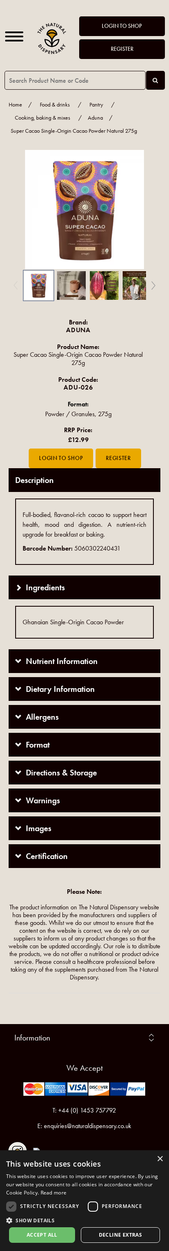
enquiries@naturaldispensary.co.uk (87, 1126)
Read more (54, 1192)
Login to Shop (122, 26)
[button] (21, 209)
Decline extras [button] (120, 1234)
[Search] (155, 80)
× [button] (160, 1159)
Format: (78, 404)
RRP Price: (78, 430)
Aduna (95, 117)
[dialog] (84, 1200)
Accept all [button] (42, 1234)
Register (122, 48)
